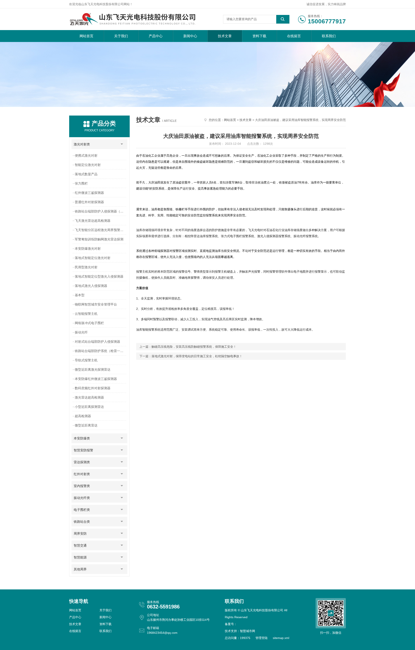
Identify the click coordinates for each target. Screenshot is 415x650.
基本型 (80, 295)
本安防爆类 (82, 438)
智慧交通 (80, 545)
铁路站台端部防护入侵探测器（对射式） (101, 211)
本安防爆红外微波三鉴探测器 (96, 379)
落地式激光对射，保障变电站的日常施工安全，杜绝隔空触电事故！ (197, 356)
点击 (122, 144)
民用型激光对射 (86, 267)
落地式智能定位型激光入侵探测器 (99, 276)
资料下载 (259, 36)
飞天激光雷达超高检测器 (92, 220)
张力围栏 (81, 183)
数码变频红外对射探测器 (92, 388)
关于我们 (121, 36)
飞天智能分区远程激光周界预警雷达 (101, 230)
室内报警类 (82, 486)
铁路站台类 (82, 521)
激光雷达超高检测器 (89, 397)
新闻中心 (190, 36)
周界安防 (80, 533)
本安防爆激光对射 (88, 248)
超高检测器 (83, 416)
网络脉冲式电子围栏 (89, 323)
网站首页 (86, 36)
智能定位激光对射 (88, 165)
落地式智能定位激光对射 (92, 258)
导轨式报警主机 (86, 360)
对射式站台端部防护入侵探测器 (97, 341)
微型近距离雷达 (86, 425)
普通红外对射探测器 (89, 202)
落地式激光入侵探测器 (91, 286)
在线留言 (294, 36)
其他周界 (80, 569)
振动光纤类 (82, 498)
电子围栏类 (82, 510)
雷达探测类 (82, 462)
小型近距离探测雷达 (89, 407)
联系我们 (329, 36)
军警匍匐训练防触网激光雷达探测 (99, 239)
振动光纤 (81, 332)
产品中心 (156, 36)
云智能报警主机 (86, 313)
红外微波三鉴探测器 (89, 193)
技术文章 (225, 36)
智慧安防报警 (83, 450)
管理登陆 (261, 638)
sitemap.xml (281, 638)
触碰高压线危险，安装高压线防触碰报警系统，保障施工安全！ (194, 346)
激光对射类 (82, 144)
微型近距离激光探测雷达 (92, 369)
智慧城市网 (247, 631)
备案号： (231, 624)
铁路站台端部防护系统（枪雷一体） (101, 351)
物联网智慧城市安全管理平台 (96, 304)
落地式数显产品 (86, 174)
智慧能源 (80, 557)
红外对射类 (82, 474)
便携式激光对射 (86, 155)
